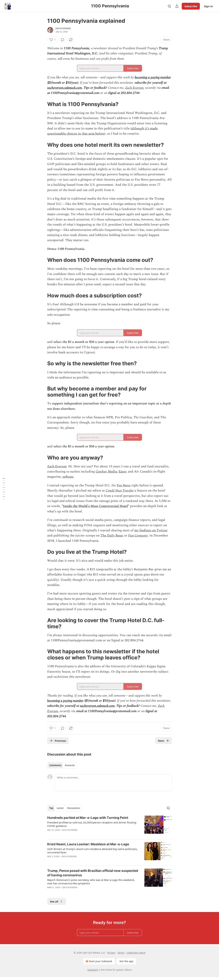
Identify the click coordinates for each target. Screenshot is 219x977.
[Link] (42, 104)
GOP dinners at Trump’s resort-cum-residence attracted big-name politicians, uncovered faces (92, 850)
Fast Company (138, 535)
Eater (122, 471)
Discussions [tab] (73, 808)
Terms (120, 952)
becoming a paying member (153, 77)
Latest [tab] (60, 808)
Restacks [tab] (70, 765)
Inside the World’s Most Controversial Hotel (95, 506)
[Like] (49, 834)
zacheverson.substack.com (64, 87)
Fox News (124, 485)
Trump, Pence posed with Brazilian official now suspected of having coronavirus (92, 873)
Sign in (208, 6)
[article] (109, 826)
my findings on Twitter (151, 530)
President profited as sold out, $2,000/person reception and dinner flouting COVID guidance (91, 824)
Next (161, 740)
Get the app (126, 961)
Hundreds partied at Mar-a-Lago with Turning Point (87, 818)
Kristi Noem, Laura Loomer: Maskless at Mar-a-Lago (88, 844)
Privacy (111, 952)
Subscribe (190, 6)
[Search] (169, 6)
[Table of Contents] (3, 488)
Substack (92, 969)
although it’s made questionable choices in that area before (102, 131)
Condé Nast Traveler (120, 490)
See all (54, 901)
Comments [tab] (55, 765)
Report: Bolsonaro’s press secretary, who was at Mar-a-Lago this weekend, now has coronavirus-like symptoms (91, 881)
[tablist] (62, 765)
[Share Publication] (176, 6)
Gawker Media (106, 471)
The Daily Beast (111, 535)
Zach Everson (62, 28)
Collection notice (135, 952)
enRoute (67, 476)
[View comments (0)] (62, 39)
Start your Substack (100, 961)
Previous (60, 740)
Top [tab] (51, 808)
